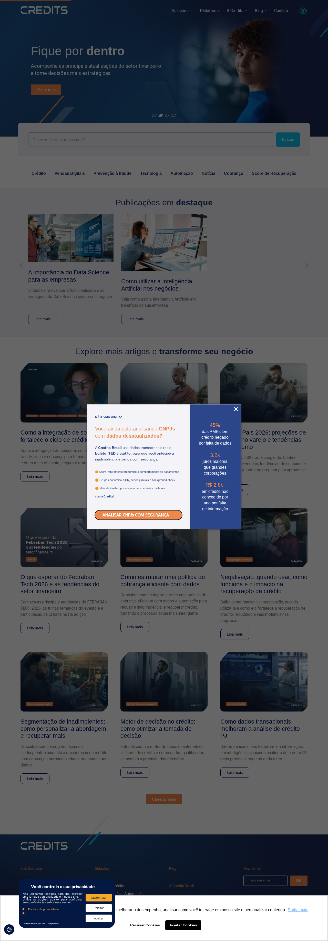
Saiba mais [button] (298, 910)
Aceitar (98, 918)
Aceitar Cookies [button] (183, 925)
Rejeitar (99, 908)
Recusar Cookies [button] (145, 925)
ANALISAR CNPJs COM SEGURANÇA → (138, 514)
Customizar (98, 897)
